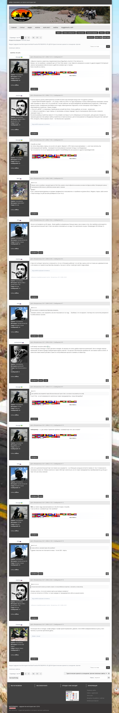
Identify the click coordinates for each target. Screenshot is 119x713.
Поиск (102, 33)
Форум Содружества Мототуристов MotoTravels (23, 44)
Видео (30, 27)
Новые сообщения (69, 33)
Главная (14, 27)
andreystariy (18, 342)
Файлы (55, 27)
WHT (18, 178)
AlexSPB (23, 40)
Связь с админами (92, 693)
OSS (18, 220)
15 (63, 624)
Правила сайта (91, 690)
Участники (81, 33)
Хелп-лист (46, 27)
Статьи (22, 27)
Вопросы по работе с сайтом (95, 698)
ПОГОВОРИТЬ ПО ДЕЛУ (45, 44)
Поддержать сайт (67, 27)
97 (37, 37)
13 (63, 541)
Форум (37, 27)
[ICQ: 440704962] (45, 380)
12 (63, 502)
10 (63, 425)
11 (63, 464)
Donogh (18, 57)
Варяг (28, 40)
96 (33, 37)
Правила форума (92, 33)
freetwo (18, 624)
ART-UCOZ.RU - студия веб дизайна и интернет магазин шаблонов (29, 710)
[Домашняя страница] (40, 380)
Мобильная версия (92, 701)
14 (63, 580)
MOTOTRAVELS (13, 706)
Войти (59, 33)
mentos (18, 95)
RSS (108, 33)
